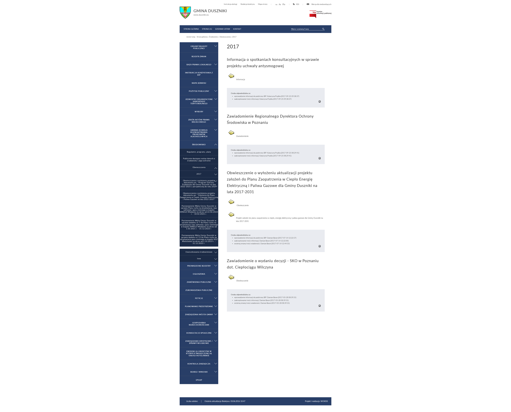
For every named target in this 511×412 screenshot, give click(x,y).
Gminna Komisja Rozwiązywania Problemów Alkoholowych (199, 133)
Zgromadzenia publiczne (199, 290)
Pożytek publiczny (199, 91)
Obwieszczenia (199, 167)
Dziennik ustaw (222, 29)
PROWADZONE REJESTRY (199, 266)
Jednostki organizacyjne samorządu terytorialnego (199, 101)
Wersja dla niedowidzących (321, 4)
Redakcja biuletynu (248, 4)
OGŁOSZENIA (199, 274)
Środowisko (199, 144)
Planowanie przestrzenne (199, 306)
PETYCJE (199, 298)
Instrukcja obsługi (230, 4)
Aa (276, 4)
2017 (199, 174)
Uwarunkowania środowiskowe (199, 252)
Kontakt (237, 29)
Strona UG (207, 29)
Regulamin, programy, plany (199, 152)
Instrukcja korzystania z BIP (199, 74)
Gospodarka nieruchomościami (199, 324)
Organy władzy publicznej (199, 47)
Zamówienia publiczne (199, 282)
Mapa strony (262, 4)
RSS (297, 4)
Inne (199, 259)
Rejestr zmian (199, 56)
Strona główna (191, 29)
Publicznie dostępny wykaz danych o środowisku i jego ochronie (199, 160)
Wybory (199, 112)
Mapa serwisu (199, 83)
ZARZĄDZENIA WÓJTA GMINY (199, 314)
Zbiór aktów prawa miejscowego (199, 121)
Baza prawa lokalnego (199, 65)
